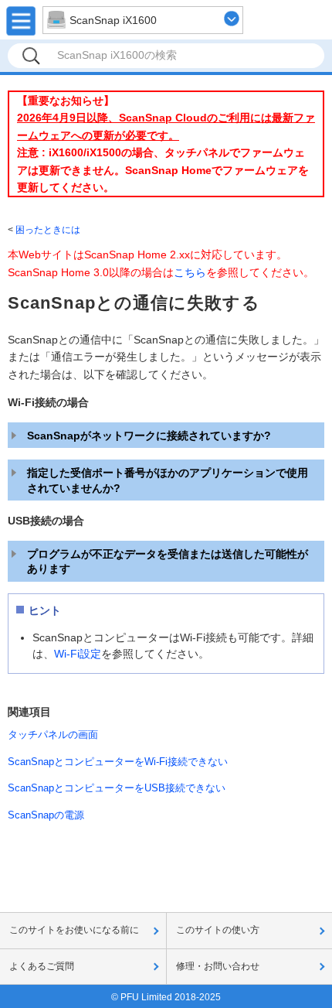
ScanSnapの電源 (46, 815)
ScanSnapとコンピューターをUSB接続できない (116, 788)
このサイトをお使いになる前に (74, 929)
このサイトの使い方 (217, 929)
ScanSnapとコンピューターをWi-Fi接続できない (118, 761)
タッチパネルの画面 (53, 734)
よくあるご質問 (41, 966)
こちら (190, 272)
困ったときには (47, 229)
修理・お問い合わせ (217, 966)
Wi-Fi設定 (77, 654)
